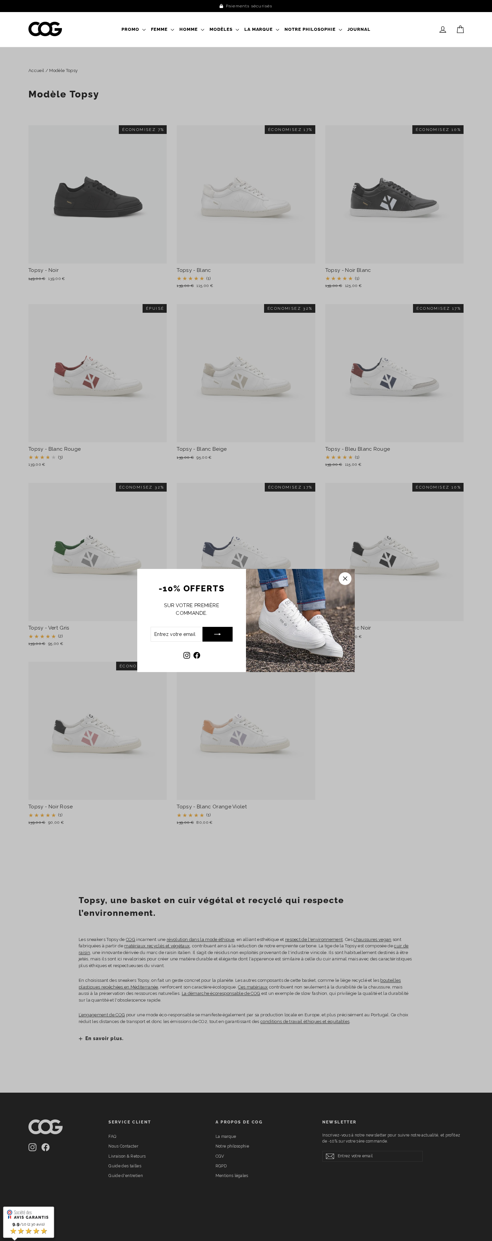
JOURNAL (359, 29)
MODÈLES (222, 29)
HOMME (189, 29)
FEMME (160, 29)
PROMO (131, 29)
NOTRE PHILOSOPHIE (310, 29)
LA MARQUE (259, 29)
